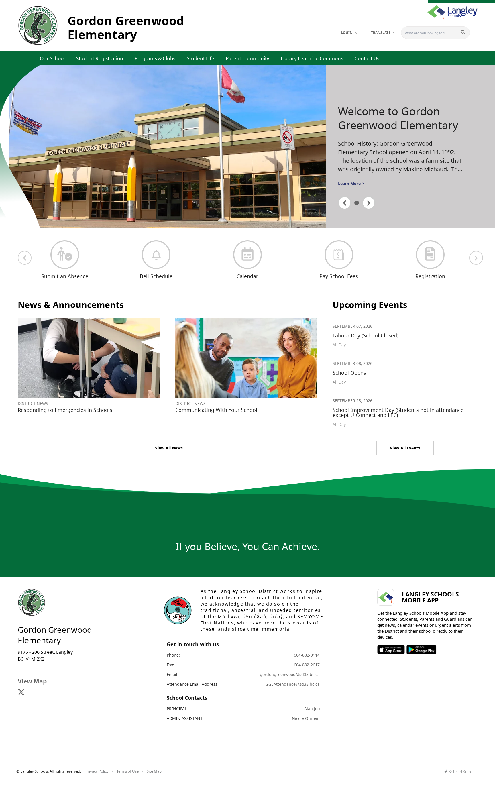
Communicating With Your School (216, 409)
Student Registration (99, 58)
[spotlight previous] (344, 203)
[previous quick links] (25, 258)
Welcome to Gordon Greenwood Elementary (398, 118)
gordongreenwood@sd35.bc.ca (290, 674)
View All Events (405, 448)
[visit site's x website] (21, 692)
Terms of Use (128, 771)
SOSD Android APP (421, 649)
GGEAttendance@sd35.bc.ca (293, 684)
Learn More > (351, 183)
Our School (52, 58)
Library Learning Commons (312, 58)
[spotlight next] (369, 203)
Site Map (154, 771)
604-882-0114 (307, 655)
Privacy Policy (97, 771)
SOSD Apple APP (391, 649)
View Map (32, 681)
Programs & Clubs (155, 58)
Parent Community (247, 58)
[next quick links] (476, 258)
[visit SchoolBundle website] (460, 772)
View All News (169, 448)
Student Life (200, 58)
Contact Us (367, 58)
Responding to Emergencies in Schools (65, 409)
